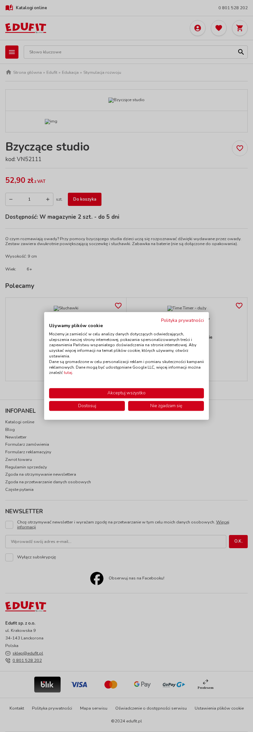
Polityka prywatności (182, 320)
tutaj (68, 373)
